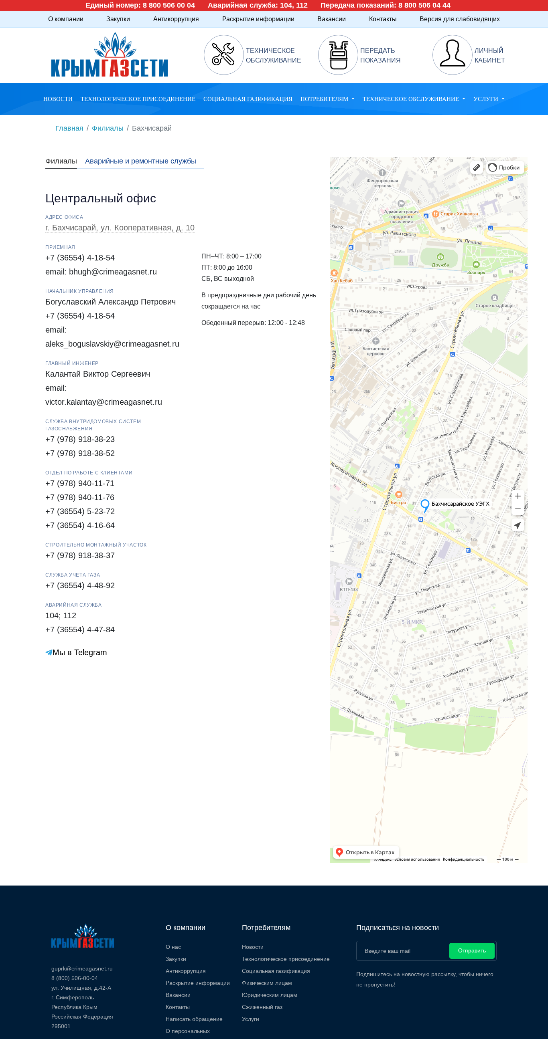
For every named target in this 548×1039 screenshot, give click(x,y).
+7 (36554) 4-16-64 (80, 525)
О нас (173, 947)
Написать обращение (194, 1019)
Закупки (118, 19)
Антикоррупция (176, 19)
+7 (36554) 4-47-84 (80, 629)
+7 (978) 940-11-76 (79, 497)
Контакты (383, 19)
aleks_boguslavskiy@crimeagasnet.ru (112, 343)
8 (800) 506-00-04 (74, 978)
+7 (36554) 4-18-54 (80, 257)
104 (52, 615)
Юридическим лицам (269, 995)
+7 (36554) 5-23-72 (80, 511)
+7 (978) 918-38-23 (80, 439)
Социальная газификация (247, 99)
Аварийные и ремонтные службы (140, 161)
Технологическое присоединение (138, 99)
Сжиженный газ (262, 1007)
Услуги (250, 1019)
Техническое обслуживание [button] (412, 99)
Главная (69, 128)
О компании (65, 19)
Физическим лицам (267, 983)
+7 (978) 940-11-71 (79, 483)
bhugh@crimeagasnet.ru (113, 271)
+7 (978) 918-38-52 (80, 453)
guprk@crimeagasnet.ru (82, 968)
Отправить (472, 950)
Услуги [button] (486, 99)
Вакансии (331, 19)
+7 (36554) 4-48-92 (80, 585)
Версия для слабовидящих (460, 19)
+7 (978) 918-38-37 (80, 555)
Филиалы (108, 128)
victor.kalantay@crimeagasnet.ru (103, 401)
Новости (58, 99)
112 (69, 615)
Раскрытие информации (258, 19)
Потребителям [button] (325, 99)
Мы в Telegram (80, 652)
